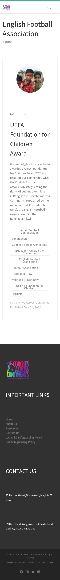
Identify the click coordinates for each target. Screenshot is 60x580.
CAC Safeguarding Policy (20, 442)
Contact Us (12, 433)
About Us (11, 424)
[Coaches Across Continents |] (6, 7)
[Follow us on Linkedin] (38, 572)
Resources (12, 428)
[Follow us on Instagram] (27, 572)
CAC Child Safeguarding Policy (24, 437)
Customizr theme (45, 562)
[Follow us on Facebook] (21, 572)
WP (18, 562)
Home (9, 419)
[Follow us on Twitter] (33, 572)
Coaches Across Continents (31, 302)
